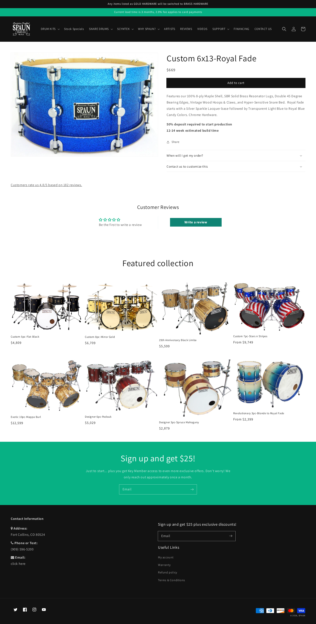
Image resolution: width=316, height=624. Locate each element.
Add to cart (235, 83)
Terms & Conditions (171, 580)
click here (18, 563)
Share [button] (175, 142)
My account (166, 557)
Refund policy (167, 572)
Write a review (195, 222)
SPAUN (302, 615)
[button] (284, 29)
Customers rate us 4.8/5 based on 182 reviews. (46, 185)
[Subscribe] (192, 489)
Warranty (164, 565)
